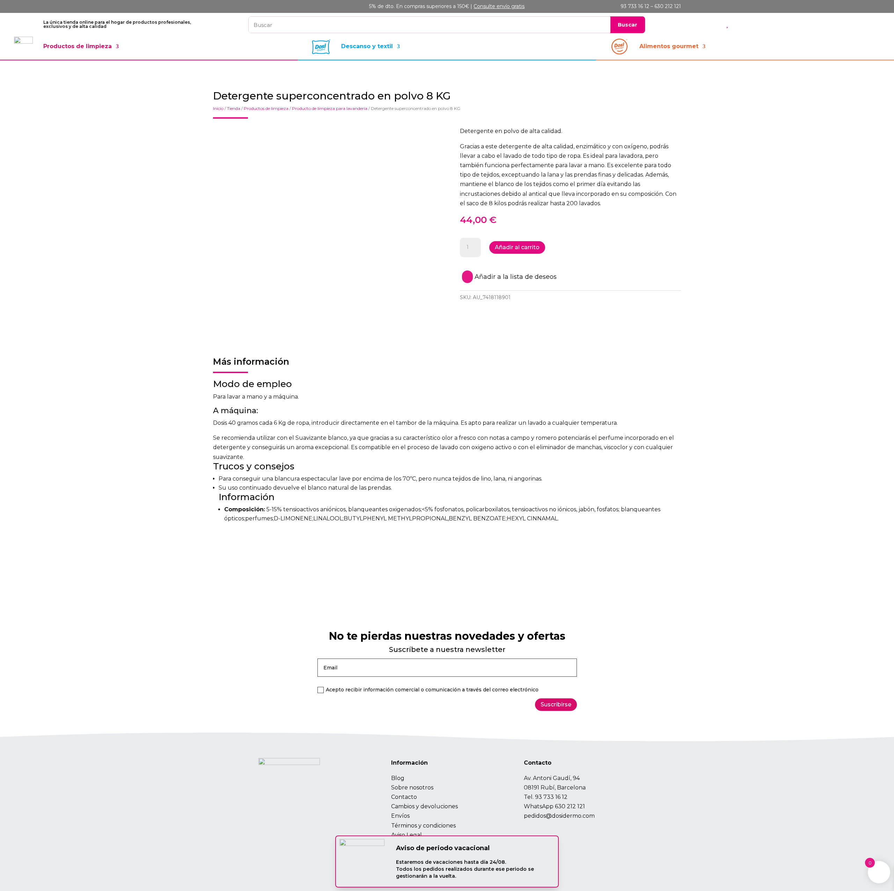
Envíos (400, 815)
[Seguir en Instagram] (530, 831)
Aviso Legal (406, 835)
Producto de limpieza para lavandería (329, 108)
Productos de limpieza (77, 46)
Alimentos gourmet (668, 46)
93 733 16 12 (551, 797)
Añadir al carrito (517, 247)
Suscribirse (556, 704)
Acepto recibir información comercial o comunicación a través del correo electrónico (432, 689)
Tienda (233, 108)
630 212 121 (570, 806)
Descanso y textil (367, 46)
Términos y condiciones (423, 825)
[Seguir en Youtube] (561, 831)
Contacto (404, 797)
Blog (397, 778)
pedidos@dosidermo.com (559, 815)
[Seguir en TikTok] (576, 831)
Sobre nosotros (412, 787)
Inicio (218, 108)
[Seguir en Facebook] (545, 831)
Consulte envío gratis (499, 6)
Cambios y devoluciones (424, 806)
